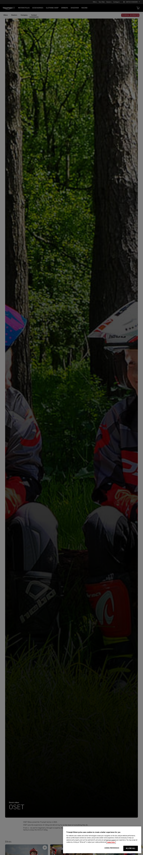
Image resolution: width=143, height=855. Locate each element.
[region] (102, 839)
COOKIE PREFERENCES (111, 848)
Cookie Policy (111, 842)
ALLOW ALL (131, 848)
